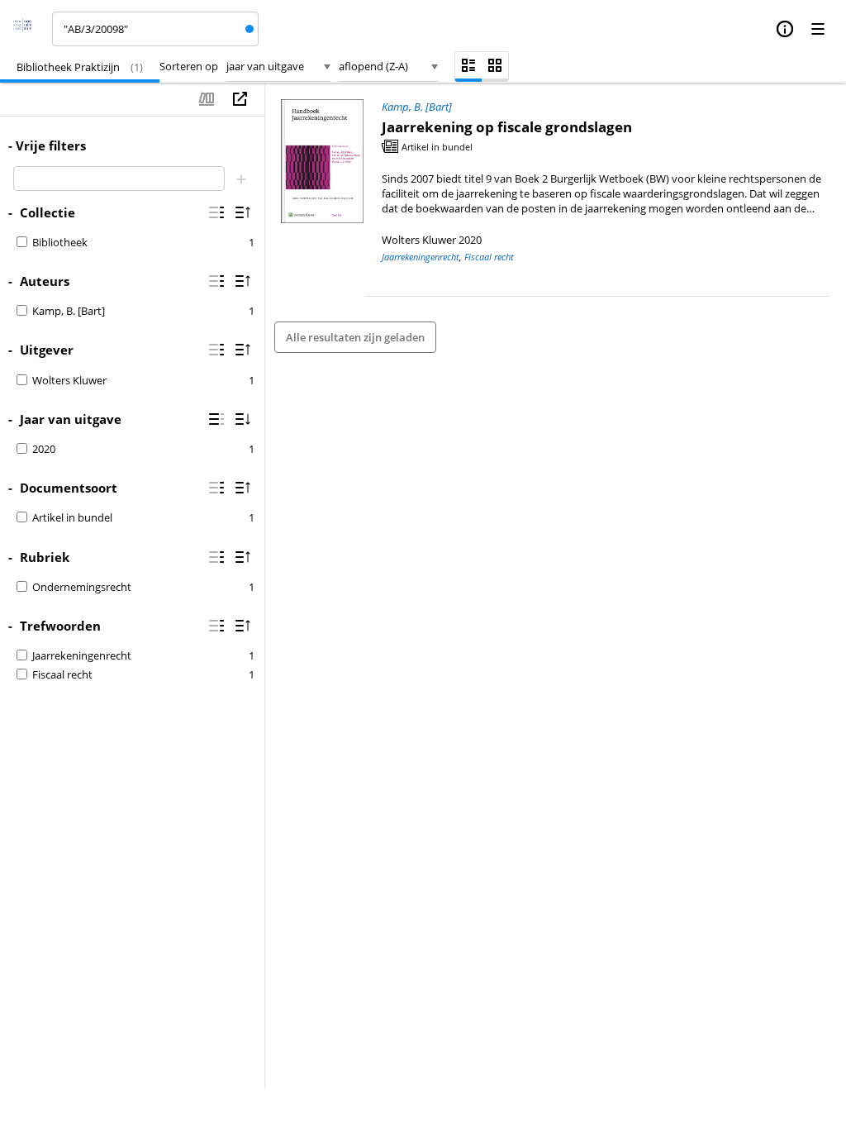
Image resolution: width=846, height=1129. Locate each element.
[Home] (28, 29)
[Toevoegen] (241, 178)
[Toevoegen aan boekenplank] (206, 99)
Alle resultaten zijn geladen (355, 337)
